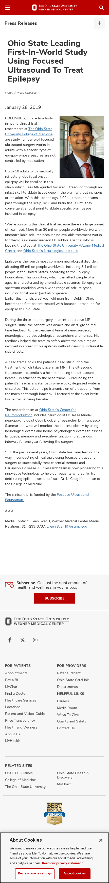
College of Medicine (20, 779)
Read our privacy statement (62, 863)
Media (9, 93)
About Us (12, 734)
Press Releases (21, 23)
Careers (63, 701)
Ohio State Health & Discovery (73, 775)
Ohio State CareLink (73, 680)
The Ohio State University (25, 786)
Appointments (16, 673)
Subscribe (54, 598)
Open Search (101, 7)
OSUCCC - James (19, 773)
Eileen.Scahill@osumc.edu (67, 526)
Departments (67, 686)
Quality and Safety (71, 721)
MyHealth (12, 740)
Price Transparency (20, 720)
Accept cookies (75, 873)
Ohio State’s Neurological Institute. (50, 250)
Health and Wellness (21, 727)
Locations (13, 707)
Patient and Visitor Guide (25, 713)
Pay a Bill (12, 680)
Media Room (67, 708)
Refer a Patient (69, 673)
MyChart (12, 686)
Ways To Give (68, 714)
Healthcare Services (20, 700)
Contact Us (66, 728)
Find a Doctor (16, 693)
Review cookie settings (35, 873)
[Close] (100, 840)
